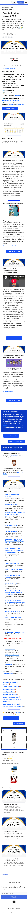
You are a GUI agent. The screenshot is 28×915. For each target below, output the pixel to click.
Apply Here (11, 104)
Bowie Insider (5, 7)
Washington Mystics (9, 689)
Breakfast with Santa (11, 525)
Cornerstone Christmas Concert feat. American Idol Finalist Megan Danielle (14, 541)
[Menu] (26, 2)
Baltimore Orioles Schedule (11, 697)
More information (8, 391)
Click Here (17, 712)
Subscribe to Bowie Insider (16, 441)
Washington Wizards (9, 692)
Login (14, 2)
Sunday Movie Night (11, 583)
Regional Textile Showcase (12, 611)
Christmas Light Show (11, 504)
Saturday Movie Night (11, 531)
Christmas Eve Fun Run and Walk (14, 632)
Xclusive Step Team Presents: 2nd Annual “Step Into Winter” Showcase (15, 514)
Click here (6, 426)
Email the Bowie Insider (9, 449)
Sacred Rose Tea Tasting (12, 563)
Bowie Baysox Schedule (10, 694)
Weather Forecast (9, 69)
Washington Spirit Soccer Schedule (13, 706)
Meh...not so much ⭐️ (9, 760)
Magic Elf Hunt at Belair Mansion (14, 569)
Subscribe (21, 2)
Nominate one (20, 104)
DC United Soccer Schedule (11, 704)
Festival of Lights (10, 649)
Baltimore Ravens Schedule (11, 686)
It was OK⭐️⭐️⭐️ (7, 758)
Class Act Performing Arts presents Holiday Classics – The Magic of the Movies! (14, 550)
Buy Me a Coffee (13, 455)
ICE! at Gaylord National (12, 655)
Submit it (17, 95)
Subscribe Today (18, 723)
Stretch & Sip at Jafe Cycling (13, 617)
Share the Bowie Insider (10, 108)
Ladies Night (8, 664)
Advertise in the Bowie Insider (10, 100)
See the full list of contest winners (12, 245)
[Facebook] (14, 902)
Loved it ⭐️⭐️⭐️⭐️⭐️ (9, 756)
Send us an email (8, 673)
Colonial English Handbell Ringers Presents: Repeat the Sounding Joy (13, 592)
